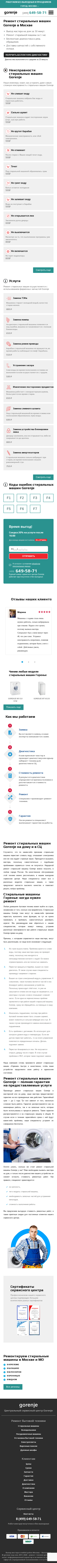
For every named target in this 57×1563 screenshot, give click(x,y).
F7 (35, 509)
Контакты (28, 1514)
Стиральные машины (28, 1426)
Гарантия (28, 1476)
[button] (22, 661)
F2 (22, 498)
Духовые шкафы (28, 1450)
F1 (9, 498)
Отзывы (28, 1500)
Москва (32, 6)
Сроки (28, 1468)
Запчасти (28, 1472)
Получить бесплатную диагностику (26, 55)
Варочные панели (28, 1446)
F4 (48, 498)
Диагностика (28, 1484)
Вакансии (28, 1496)
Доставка (28, 1480)
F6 (22, 509)
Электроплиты (28, 1442)
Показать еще (13, 707)
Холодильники (28, 1430)
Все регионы (13, 1387)
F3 (35, 498)
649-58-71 (34, 13)
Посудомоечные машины (28, 1434)
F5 (9, 509)
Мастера (28, 1492)
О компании (28, 1488)
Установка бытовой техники (28, 1438)
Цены (28, 1464)
